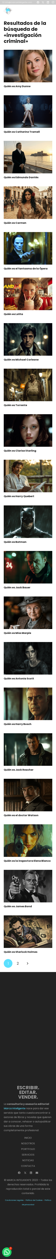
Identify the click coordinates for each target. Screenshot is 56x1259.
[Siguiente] (27, 963)
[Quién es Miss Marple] (28, 612)
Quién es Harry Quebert (19, 496)
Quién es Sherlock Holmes (20, 952)
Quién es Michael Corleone (21, 359)
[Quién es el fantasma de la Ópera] (28, 248)
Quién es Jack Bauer (17, 587)
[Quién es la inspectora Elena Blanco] (28, 840)
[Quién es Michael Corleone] (28, 339)
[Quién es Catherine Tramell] (28, 111)
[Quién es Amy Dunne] (28, 66)
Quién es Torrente (15, 405)
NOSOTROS (28, 1143)
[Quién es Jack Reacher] (28, 749)
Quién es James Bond (18, 906)
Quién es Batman (15, 542)
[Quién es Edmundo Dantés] (28, 157)
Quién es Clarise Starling (20, 451)
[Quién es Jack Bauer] (28, 567)
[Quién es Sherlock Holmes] (28, 931)
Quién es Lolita (13, 314)
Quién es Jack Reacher (18, 770)
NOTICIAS (28, 1160)
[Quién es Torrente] (28, 385)
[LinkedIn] (31, 1173)
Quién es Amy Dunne (17, 86)
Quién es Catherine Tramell (22, 132)
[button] (52, 11)
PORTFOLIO (28, 1149)
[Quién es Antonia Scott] (28, 658)
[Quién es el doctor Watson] (28, 795)
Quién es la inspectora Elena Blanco (27, 861)
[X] (25, 1173)
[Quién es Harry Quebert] (28, 476)
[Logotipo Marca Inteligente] (18, 10)
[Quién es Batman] (28, 521)
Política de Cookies (34, 1200)
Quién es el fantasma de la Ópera (26, 268)
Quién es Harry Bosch (17, 724)
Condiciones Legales (14, 1200)
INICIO (28, 1138)
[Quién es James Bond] (28, 886)
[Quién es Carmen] (28, 202)
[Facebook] (19, 1173)
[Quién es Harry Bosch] (28, 704)
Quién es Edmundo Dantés (21, 177)
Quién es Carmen (15, 223)
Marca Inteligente (15, 1108)
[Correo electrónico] (37, 1173)
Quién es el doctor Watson (21, 815)
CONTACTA (28, 1166)
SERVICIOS (28, 1155)
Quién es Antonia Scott (19, 678)
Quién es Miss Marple (17, 633)
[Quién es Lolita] (28, 294)
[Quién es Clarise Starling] (28, 430)
